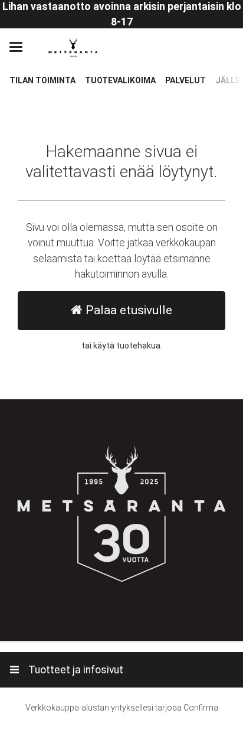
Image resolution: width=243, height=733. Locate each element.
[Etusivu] (73, 47)
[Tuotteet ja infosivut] (19, 47)
